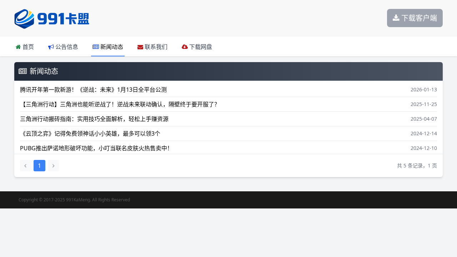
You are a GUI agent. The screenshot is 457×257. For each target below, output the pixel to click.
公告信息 (66, 47)
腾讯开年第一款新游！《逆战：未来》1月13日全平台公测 (93, 90)
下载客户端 (418, 18)
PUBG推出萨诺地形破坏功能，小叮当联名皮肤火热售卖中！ (96, 148)
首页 (27, 47)
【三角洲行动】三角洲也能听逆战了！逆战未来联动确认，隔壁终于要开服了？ (120, 104)
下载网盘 (200, 47)
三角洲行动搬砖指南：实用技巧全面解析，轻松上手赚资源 (94, 119)
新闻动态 (111, 47)
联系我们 (155, 47)
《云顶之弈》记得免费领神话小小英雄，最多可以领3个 (90, 133)
